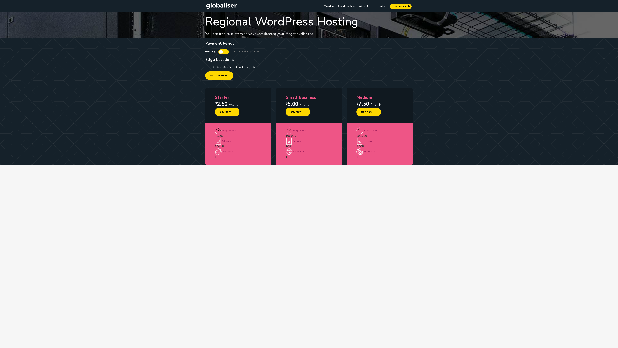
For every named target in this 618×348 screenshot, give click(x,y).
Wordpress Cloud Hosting (339, 6)
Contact (382, 6)
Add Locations (219, 75)
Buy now (226, 112)
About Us (364, 6)
